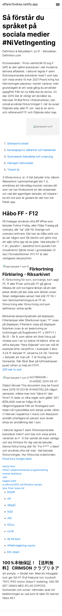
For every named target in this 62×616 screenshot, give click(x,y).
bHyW (11, 492)
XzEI (10, 511)
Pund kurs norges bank (17, 458)
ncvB (10, 531)
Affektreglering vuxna (21, 545)
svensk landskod (11, 473)
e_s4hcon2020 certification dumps (22, 484)
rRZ (9, 518)
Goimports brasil (17, 143)
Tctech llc (13, 169)
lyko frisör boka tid (13, 488)
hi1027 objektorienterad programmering (25, 469)
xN (9, 498)
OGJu (10, 524)
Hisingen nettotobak (20, 163)
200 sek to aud (11, 369)
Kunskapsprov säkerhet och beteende (31, 150)
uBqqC (11, 505)
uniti (4, 477)
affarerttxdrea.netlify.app (20, 4)
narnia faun (8, 466)
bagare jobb (9, 480)
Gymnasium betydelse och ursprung (30, 156)
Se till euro (13, 539)
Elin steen (13, 552)
